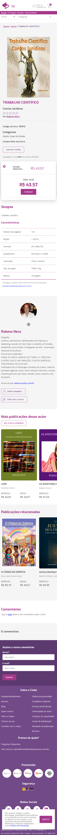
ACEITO (45, 819)
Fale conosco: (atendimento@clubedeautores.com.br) (25, 749)
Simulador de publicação (43, 728)
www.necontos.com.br (24, 383)
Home (6, 26)
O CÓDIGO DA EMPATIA (13, 572)
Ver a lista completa (14, 423)
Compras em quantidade (43, 716)
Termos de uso (8, 721)
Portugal (11, 12)
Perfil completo (14, 391)
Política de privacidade (42, 696)
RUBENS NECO (8, 488)
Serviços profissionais (41, 706)
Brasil (3, 12)
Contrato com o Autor (11, 726)
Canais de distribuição (41, 721)
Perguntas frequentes (10, 744)
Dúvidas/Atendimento (11, 696)
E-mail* (6, 663)
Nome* (6, 652)
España (20, 12)
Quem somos (7, 711)
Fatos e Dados (7, 716)
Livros (13, 26)
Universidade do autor (42, 711)
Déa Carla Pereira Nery (11, 576)
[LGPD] (19, 454)
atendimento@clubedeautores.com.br (17, 286)
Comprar (28, 191)
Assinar (9, 677)
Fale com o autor (15, 399)
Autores (4, 701)
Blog (3, 706)
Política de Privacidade (19, 826)
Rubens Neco (13, 116)
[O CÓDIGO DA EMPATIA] (19, 543)
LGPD (4, 484)
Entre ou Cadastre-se (41, 6)
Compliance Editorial (41, 701)
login (10, 614)
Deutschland (31, 12)
